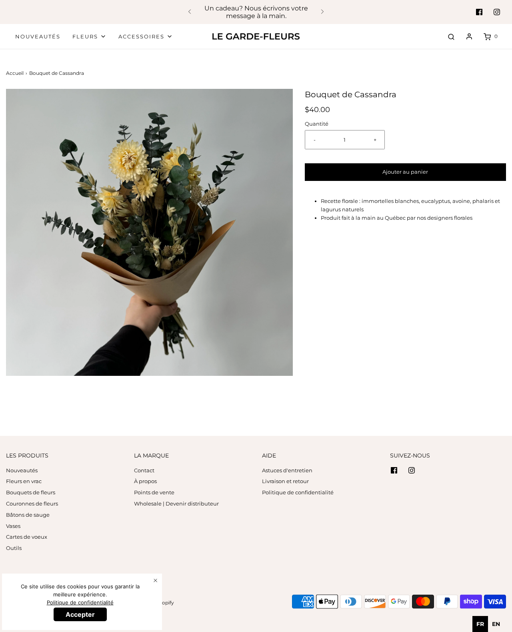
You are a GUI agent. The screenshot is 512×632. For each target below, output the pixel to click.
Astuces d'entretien (287, 470)
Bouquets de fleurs (30, 492)
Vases (13, 526)
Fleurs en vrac (24, 481)
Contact (144, 470)
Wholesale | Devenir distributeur (176, 503)
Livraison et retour (285, 481)
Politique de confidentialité (298, 492)
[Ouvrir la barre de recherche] (451, 36)
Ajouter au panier (405, 172)
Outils (14, 548)
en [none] (496, 624)
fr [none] (480, 624)
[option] (496, 624)
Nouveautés (37, 36)
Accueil (15, 73)
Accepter (80, 614)
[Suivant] (322, 12)
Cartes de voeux (26, 537)
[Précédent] (189, 12)
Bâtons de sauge (28, 515)
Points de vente (154, 492)
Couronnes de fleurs (32, 503)
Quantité (316, 123)
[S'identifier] (469, 36)
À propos (145, 481)
